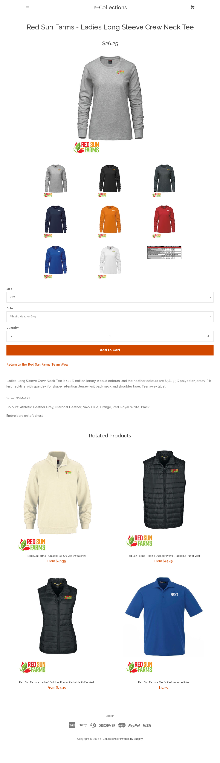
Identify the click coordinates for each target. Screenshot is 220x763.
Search (110, 715)
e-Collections (110, 7)
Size (9, 289)
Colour (11, 308)
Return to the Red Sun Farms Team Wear (37, 364)
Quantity (12, 327)
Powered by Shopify (130, 738)
